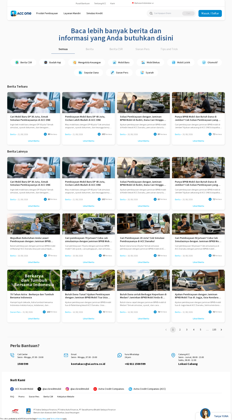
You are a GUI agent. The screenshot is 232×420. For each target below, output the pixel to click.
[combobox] (142, 3)
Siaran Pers (143, 49)
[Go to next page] (221, 330)
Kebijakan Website (65, 396)
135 (214, 330)
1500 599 (22, 364)
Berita (90, 49)
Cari (188, 13)
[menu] (47, 13)
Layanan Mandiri (72, 13)
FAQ (12, 396)
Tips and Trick (169, 49)
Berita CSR (116, 49)
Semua (63, 49)
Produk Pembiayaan (47, 13)
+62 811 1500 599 (135, 364)
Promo (21, 396)
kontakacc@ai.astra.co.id (88, 364)
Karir (112, 3)
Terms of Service (56, 419)
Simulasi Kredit (94, 13)
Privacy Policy (42, 419)
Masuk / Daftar (210, 13)
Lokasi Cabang (188, 364)
